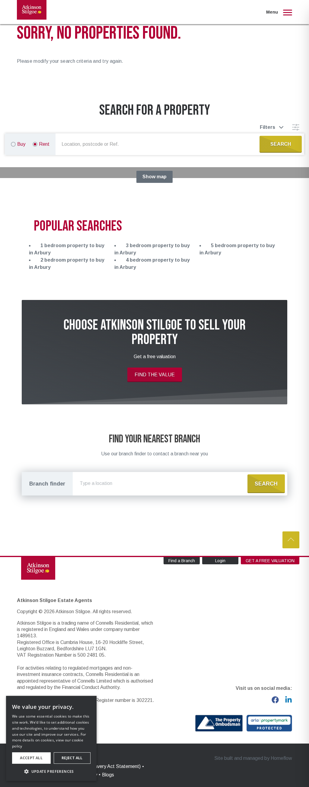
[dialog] (51, 738)
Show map (154, 176)
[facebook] (275, 699)
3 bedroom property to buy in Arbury (152, 249)
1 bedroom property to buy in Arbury (66, 249)
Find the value (155, 374)
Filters (267, 127)
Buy (21, 144)
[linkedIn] (288, 699)
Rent (44, 144)
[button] (51, 771)
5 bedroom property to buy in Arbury (237, 249)
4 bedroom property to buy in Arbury (152, 263)
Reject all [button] (72, 757)
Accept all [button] (31, 757)
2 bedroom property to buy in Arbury (66, 263)
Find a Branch (181, 560)
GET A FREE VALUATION (270, 560)
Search (266, 484)
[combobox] (159, 144)
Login (220, 560)
